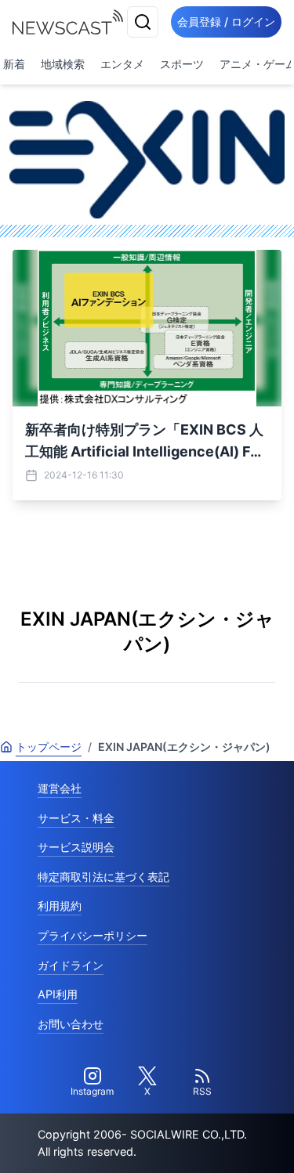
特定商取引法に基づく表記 (103, 876)
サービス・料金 (76, 818)
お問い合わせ (70, 1023)
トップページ (49, 746)
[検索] (142, 22)
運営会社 (60, 788)
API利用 (58, 994)
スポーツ (182, 63)
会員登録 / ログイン (226, 21)
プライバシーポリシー (92, 935)
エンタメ (122, 63)
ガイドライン (70, 965)
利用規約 (60, 905)
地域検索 (63, 63)
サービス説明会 (76, 847)
